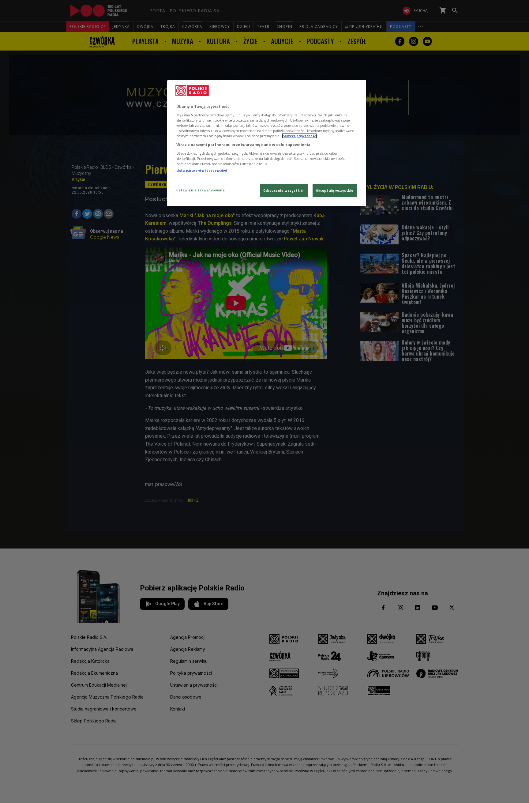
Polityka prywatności (299, 135)
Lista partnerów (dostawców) (201, 170)
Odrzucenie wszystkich (284, 190)
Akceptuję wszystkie (335, 190)
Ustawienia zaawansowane (200, 190)
